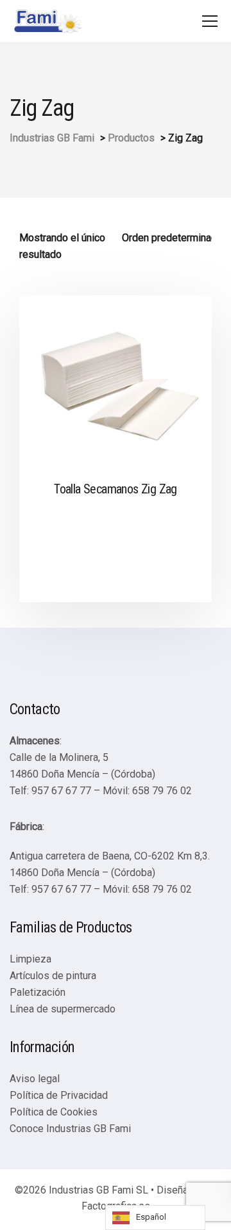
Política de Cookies (54, 1112)
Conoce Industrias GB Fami (70, 1128)
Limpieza (30, 959)
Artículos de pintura (53, 976)
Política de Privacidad (59, 1095)
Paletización (37, 992)
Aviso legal (35, 1079)
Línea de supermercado (63, 1009)
